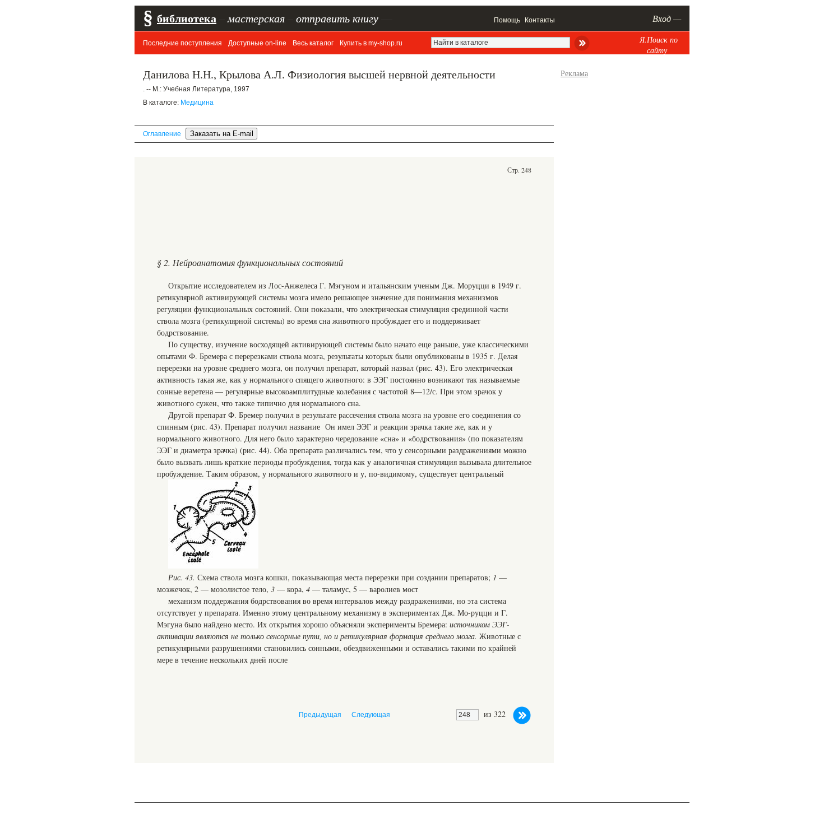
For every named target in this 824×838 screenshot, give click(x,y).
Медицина (197, 102)
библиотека (186, 18)
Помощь (507, 20)
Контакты (540, 20)
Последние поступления (182, 43)
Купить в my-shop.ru (371, 43)
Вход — (666, 18)
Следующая (370, 715)
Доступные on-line (257, 43)
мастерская (256, 18)
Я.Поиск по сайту (659, 44)
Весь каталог (313, 43)
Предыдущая (320, 715)
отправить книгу (337, 18)
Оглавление (162, 134)
